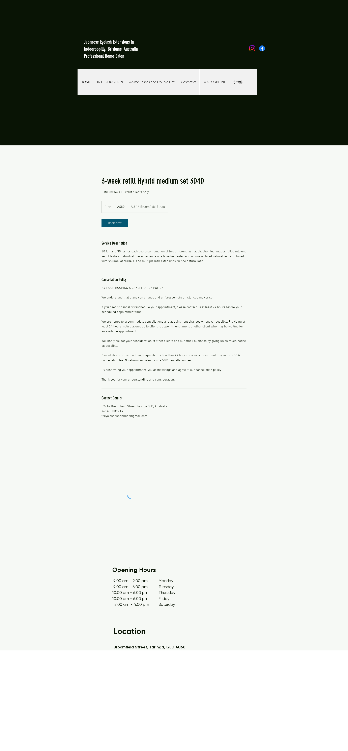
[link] (115, 223)
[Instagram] (252, 48)
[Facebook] (262, 48)
